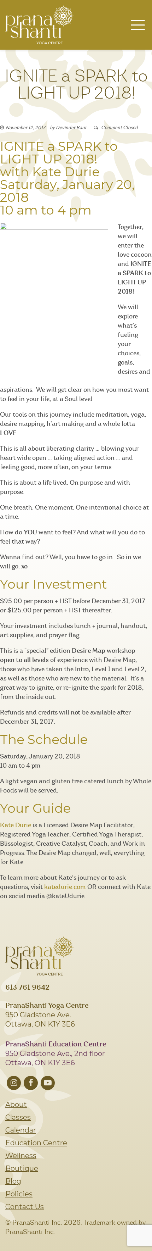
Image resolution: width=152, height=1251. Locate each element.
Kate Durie (15, 825)
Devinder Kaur (71, 128)
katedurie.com (65, 887)
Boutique (21, 1168)
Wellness (20, 1155)
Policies (19, 1194)
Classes (18, 1117)
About (16, 1104)
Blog (13, 1181)
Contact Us (24, 1206)
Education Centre (36, 1143)
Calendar (20, 1130)
